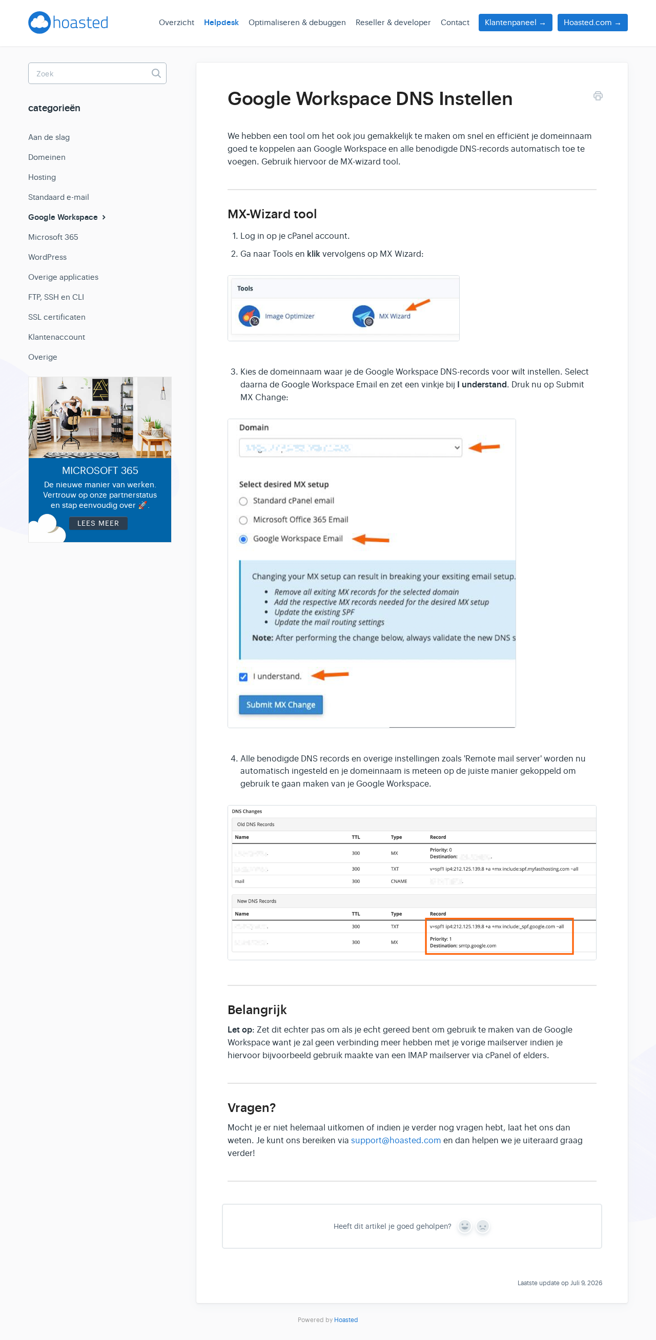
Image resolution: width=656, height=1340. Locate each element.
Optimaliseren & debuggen (297, 22)
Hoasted (346, 1320)
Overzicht (176, 22)
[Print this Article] (598, 98)
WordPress (47, 257)
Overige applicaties (63, 277)
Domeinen (47, 157)
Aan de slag (49, 137)
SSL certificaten (57, 317)
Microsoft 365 (53, 237)
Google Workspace (64, 217)
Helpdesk (221, 22)
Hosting (42, 177)
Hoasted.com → (593, 22)
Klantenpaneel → (515, 22)
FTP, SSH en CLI (56, 297)
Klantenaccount (56, 337)
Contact (455, 22)
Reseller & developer (393, 22)
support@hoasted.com (396, 1141)
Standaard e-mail (58, 197)
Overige (42, 357)
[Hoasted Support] (68, 26)
